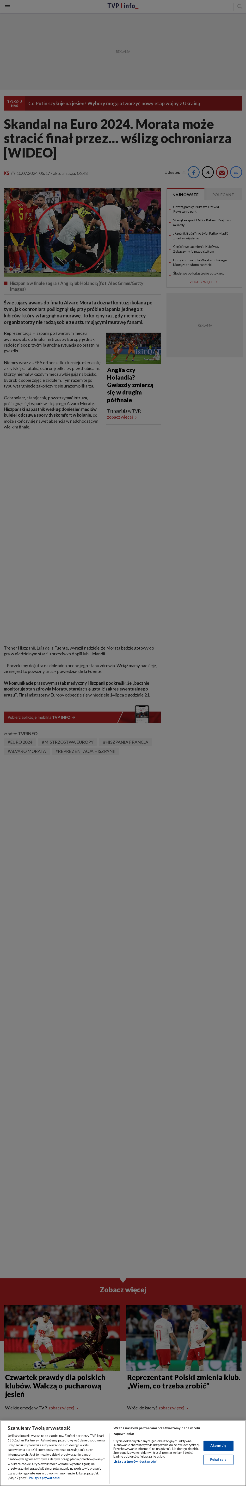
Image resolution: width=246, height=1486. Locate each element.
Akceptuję (218, 1445)
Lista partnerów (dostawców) (135, 1461)
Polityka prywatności (44, 1478)
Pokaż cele (218, 1459)
